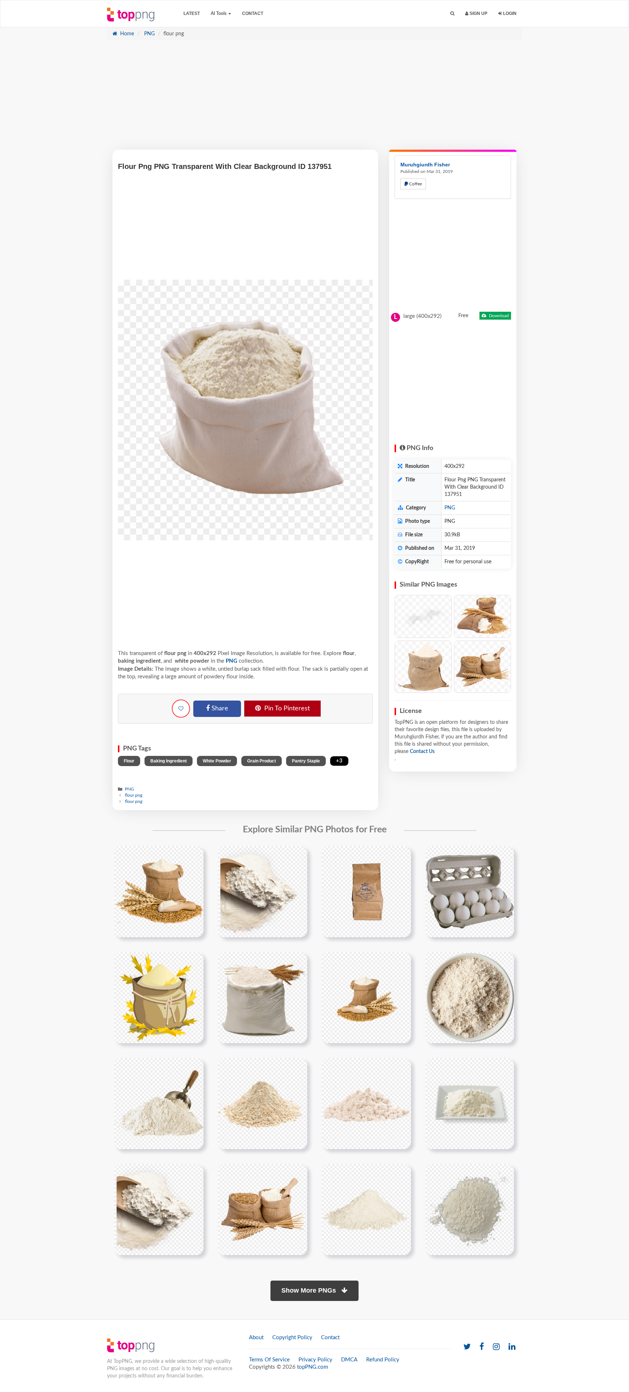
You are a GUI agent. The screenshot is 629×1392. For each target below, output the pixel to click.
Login (509, 13)
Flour (129, 761)
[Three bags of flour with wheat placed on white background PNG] (482, 667)
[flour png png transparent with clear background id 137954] (262, 1103)
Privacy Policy (315, 1360)
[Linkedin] (512, 1347)
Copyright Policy (292, 1337)
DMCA (349, 1360)
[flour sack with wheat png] (158, 997)
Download (498, 316)
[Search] (452, 13)
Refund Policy (382, 1360)
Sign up (477, 13)
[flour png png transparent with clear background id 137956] (470, 1103)
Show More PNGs (309, 1290)
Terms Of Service (269, 1360)
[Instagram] (496, 1347)
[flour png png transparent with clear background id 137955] (366, 1103)
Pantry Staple (306, 761)
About (256, 1337)
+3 (339, 761)
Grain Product (261, 761)
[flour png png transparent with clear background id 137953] (158, 1103)
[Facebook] (481, 1347)
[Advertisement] (314, 99)
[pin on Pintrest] (193, 855)
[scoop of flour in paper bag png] (262, 891)
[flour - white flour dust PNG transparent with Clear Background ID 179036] (423, 616)
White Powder (217, 761)
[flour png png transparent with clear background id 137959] (366, 1209)
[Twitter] (467, 1347)
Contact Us (422, 751)
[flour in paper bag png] (470, 891)
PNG (149, 33)
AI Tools (219, 13)
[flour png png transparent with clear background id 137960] (470, 1209)
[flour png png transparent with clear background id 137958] (262, 1209)
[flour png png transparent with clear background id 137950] (366, 997)
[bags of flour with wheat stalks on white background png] (158, 891)
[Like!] (181, 708)
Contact (252, 13)
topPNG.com (312, 1367)
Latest (191, 13)
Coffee (415, 184)
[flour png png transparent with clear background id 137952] (470, 997)
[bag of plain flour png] (366, 891)
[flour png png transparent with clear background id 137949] (262, 997)
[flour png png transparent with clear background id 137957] (158, 1209)
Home (126, 33)
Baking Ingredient (168, 761)
